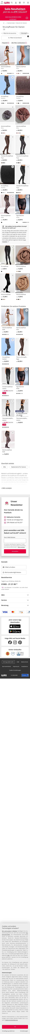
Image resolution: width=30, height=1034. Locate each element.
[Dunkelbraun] (18, 73)
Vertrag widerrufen (8, 662)
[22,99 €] (7, 144)
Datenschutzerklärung (11, 1020)
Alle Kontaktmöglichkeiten (13, 572)
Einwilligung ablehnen (8, 1031)
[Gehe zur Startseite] (7, 2)
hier (8, 955)
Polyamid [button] (5, 43)
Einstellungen (24, 1031)
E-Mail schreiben (9, 567)
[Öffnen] (27, 18)
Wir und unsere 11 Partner (9, 931)
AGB (18, 662)
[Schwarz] (3, 103)
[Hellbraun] (17, 73)
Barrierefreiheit (6, 666)
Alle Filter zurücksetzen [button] (18, 43)
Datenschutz (24, 662)
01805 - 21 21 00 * (9, 584)
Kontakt (4, 562)
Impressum (16, 666)
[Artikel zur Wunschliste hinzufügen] (12, 47)
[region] (15, 978)
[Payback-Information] (25, 675)
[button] (2, 2)
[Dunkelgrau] (1, 133)
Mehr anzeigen (21, 547)
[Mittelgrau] (1, 103)
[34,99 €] (22, 55)
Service (4, 600)
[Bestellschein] (20, 2)
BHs (4, 467)
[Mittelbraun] (1, 73)
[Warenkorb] (28, 2)
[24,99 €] (7, 85)
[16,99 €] (7, 204)
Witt (3, 595)
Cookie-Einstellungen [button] (15, 670)
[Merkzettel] (24, 2)
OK (15, 1027)
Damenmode (11, 23)
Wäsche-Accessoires (9, 33)
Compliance (24, 666)
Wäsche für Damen (21, 23)
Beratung (4, 605)
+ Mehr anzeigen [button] (6, 488)
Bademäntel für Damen (18, 467)
